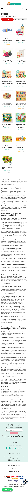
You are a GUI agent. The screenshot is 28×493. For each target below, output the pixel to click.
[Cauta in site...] (26, 9)
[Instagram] (21, 448)
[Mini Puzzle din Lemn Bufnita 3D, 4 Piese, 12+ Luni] (20, 53)
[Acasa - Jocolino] (14, 4)
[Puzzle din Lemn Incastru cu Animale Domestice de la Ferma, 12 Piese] (7, 138)
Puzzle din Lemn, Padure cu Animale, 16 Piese (21, 125)
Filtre (8, 19)
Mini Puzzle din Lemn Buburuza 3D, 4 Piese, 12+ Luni (7, 61)
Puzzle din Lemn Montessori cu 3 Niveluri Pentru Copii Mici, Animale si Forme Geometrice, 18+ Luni (21, 146)
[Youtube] (9, 448)
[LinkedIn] (15, 448)
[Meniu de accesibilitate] (25, 481)
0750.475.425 (15, 458)
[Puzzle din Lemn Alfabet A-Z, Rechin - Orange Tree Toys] (7, 30)
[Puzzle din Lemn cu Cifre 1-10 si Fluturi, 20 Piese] (20, 96)
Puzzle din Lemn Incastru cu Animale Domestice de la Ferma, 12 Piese (7, 146)
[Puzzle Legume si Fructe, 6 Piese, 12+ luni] (7, 96)
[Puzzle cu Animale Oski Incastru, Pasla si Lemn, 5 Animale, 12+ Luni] (7, 160)
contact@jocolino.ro (15, 460)
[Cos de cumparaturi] (22, 9)
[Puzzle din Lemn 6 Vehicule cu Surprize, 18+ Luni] (7, 74)
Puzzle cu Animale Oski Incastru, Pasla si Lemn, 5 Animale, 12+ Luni (7, 168)
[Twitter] (12, 448)
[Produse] (2, 9)
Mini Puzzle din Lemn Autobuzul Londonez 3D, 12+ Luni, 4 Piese (21, 39)
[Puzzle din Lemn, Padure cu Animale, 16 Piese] (20, 117)
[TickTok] (18, 448)
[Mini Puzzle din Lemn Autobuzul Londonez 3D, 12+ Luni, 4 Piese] (20, 30)
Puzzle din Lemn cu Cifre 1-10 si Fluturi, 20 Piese (21, 103)
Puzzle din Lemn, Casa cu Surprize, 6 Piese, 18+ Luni (21, 82)
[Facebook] (6, 448)
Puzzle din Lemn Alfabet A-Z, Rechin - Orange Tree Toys (7, 39)
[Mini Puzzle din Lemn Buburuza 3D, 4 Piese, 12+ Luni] (7, 53)
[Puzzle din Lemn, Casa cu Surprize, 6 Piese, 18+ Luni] (20, 74)
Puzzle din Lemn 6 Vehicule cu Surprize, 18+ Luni (7, 82)
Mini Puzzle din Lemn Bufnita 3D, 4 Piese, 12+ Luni (21, 61)
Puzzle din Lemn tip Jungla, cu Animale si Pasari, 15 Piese (7, 125)
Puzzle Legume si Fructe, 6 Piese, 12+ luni (7, 103)
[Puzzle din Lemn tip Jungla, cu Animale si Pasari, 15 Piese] (7, 117)
